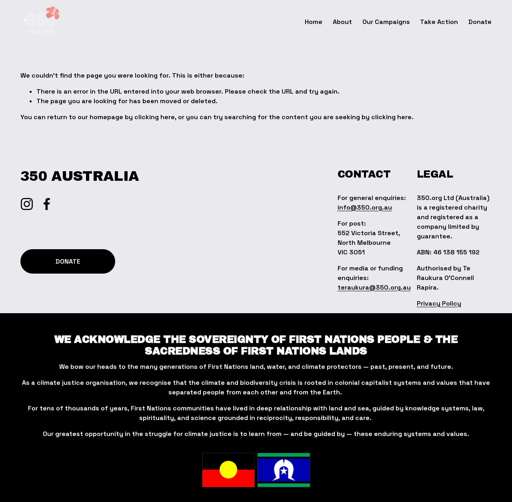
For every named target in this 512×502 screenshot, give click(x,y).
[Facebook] (46, 204)
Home (313, 22)
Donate (480, 22)
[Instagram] (26, 204)
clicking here (154, 117)
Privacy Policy (439, 303)
